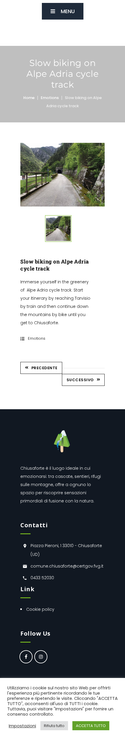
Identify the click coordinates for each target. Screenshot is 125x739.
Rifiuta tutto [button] (54, 725)
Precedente (44, 368)
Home (29, 97)
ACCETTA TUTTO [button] (91, 725)
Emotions (50, 97)
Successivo (80, 380)
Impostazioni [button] (22, 725)
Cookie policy (40, 609)
